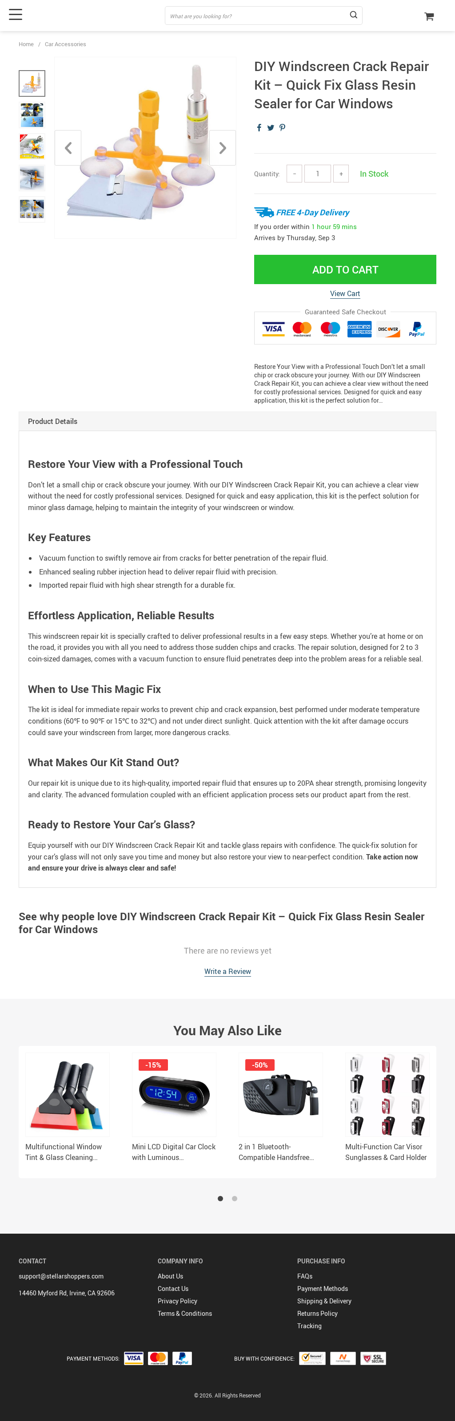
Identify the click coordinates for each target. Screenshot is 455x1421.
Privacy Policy (177, 1301)
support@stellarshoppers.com (61, 1276)
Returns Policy (317, 1313)
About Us (170, 1276)
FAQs (304, 1276)
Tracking (309, 1326)
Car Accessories (65, 44)
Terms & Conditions (185, 1313)
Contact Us (173, 1288)
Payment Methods (322, 1288)
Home (26, 44)
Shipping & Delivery (324, 1301)
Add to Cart (345, 269)
